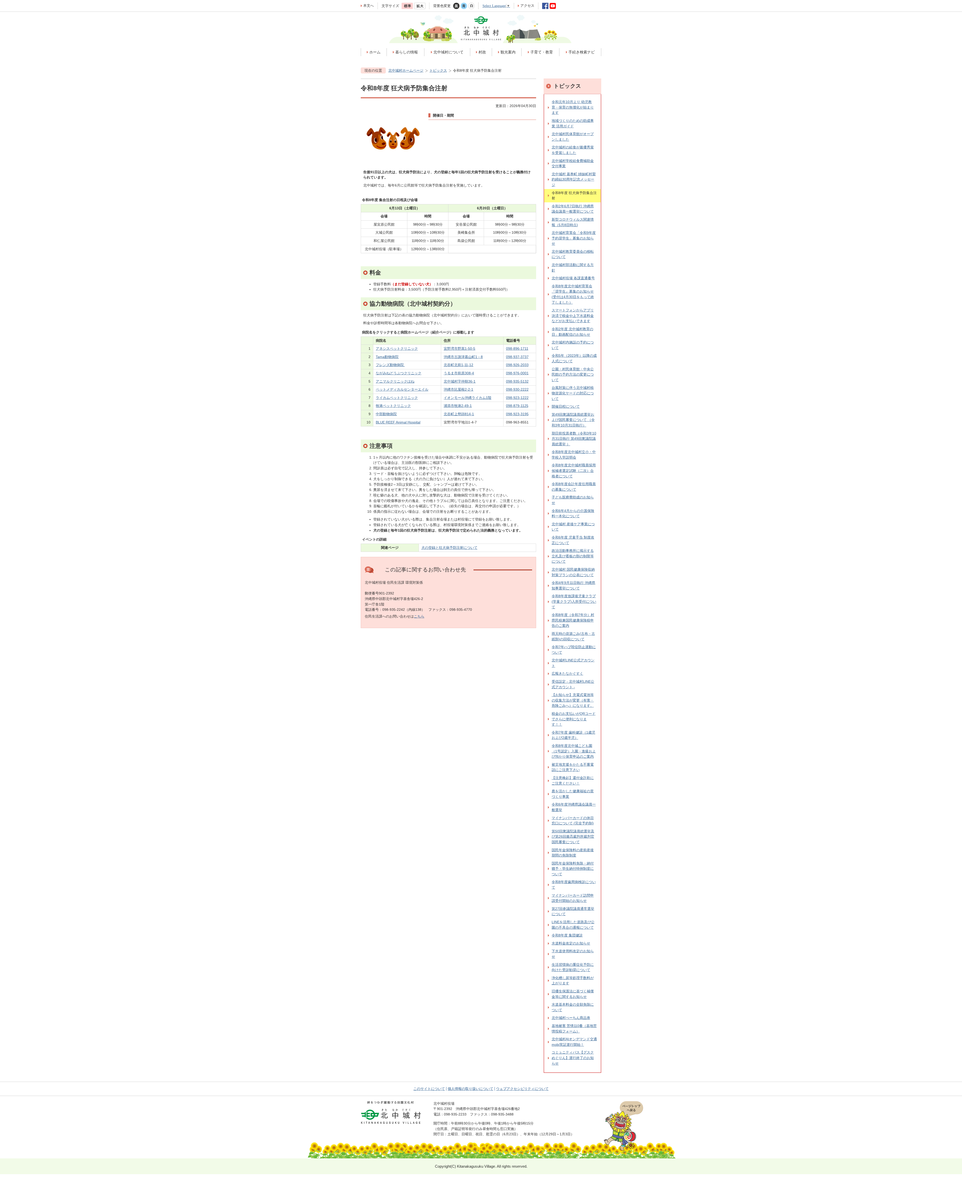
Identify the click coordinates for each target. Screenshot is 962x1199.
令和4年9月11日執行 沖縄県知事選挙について (573, 585)
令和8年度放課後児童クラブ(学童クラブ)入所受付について (574, 601)
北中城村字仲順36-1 (459, 381)
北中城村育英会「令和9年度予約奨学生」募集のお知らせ (574, 238)
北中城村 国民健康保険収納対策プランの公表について (573, 572)
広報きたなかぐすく (567, 673)
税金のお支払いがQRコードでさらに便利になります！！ (573, 719)
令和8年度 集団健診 (567, 935)
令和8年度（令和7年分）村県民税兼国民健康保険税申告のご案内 (573, 620)
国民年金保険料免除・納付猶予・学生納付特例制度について (573, 868)
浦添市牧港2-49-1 (458, 406)
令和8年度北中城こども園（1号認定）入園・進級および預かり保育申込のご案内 (574, 751)
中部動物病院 (386, 414)
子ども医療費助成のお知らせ (573, 500)
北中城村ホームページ (405, 70)
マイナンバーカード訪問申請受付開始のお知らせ (573, 898)
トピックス (438, 70)
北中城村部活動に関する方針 (573, 267)
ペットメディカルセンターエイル (402, 389)
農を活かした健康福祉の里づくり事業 (573, 794)
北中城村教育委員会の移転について (573, 254)
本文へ (368, 6)
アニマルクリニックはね (395, 381)
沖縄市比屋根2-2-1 (458, 389)
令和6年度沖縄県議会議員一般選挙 (574, 807)
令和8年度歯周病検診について (574, 884)
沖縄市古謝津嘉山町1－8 (463, 357)
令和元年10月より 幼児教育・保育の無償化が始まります (573, 107)
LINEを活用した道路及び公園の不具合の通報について (573, 924)
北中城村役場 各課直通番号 (573, 278)
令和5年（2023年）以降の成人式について (574, 358)
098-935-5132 (517, 381)
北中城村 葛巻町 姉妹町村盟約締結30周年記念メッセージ (574, 179)
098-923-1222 (517, 398)
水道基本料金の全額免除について (573, 1007)
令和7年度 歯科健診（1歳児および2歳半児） (573, 735)
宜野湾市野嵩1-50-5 (459, 349)
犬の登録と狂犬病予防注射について (449, 548)
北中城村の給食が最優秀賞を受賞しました (573, 150)
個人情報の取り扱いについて (470, 1089)
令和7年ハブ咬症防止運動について (574, 649)
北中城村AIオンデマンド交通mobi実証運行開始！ (574, 1042)
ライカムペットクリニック (397, 398)
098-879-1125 (517, 406)
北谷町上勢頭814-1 (459, 414)
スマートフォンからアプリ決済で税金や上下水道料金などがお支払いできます (573, 315)
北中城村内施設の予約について (573, 345)
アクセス (527, 6)
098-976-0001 (517, 373)
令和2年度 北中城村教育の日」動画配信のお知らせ (572, 331)
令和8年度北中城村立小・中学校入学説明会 (574, 454)
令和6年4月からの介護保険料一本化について (573, 513)
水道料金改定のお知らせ (571, 943)
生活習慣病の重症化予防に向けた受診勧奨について (573, 967)
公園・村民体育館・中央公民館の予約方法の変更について (573, 374)
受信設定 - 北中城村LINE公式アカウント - (573, 684)
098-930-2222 (517, 389)
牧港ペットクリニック (393, 406)
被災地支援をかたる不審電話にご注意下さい (573, 767)
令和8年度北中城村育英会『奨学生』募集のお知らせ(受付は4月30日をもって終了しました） (573, 294)
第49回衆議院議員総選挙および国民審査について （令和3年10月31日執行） (573, 419)
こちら (419, 616)
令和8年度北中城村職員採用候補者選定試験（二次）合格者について (574, 470)
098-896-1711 (517, 349)
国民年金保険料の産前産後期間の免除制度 (573, 853)
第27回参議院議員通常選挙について (573, 911)
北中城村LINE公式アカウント (573, 663)
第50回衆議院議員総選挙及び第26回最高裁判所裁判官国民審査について (573, 836)
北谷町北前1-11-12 (458, 365)
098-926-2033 (517, 365)
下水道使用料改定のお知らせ (573, 954)
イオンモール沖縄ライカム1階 (467, 398)
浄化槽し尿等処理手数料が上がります (573, 980)
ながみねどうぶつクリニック (398, 373)
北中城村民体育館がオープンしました (573, 136)
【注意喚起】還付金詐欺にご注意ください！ (573, 780)
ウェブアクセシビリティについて (522, 1089)
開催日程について (566, 406)
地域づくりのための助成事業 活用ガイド (573, 123)
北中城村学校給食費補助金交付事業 (573, 163)
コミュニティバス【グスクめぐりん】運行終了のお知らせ (573, 1057)
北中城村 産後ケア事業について (573, 527)
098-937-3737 (517, 357)
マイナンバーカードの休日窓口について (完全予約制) (573, 820)
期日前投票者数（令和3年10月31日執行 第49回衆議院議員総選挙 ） (574, 438)
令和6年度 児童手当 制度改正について (573, 540)
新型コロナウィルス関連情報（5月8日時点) (573, 222)
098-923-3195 (517, 414)
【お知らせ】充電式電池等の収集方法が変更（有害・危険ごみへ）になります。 (573, 700)
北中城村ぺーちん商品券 (571, 1018)
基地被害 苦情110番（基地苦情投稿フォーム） (574, 1028)
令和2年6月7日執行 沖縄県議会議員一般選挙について (573, 209)
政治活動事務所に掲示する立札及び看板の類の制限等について (573, 556)
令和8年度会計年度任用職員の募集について (574, 486)
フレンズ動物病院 (390, 365)
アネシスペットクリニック (397, 349)
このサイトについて (429, 1089)
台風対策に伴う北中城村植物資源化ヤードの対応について (573, 393)
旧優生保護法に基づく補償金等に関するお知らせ (573, 994)
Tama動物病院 (387, 357)
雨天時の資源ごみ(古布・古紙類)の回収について (573, 636)
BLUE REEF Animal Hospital (398, 422)
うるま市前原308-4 (459, 373)
